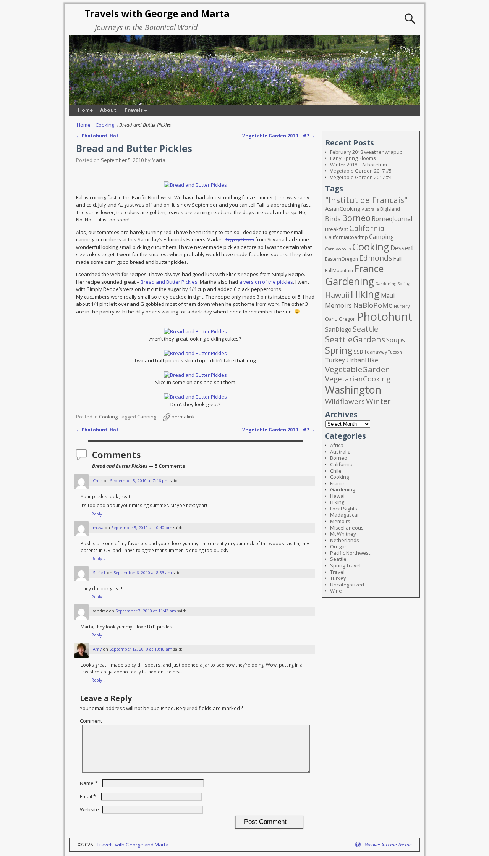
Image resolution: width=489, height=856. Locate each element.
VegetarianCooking (357, 378)
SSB (358, 351)
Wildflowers (345, 401)
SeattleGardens (355, 339)
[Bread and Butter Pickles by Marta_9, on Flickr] (195, 184)
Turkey (335, 360)
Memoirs (338, 305)
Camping (381, 237)
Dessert (402, 248)
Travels (133, 110)
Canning (146, 416)
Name (89, 783)
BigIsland (390, 209)
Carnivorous (338, 249)
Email (88, 796)
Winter (378, 401)
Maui (388, 295)
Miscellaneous (347, 527)
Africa (336, 445)
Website (89, 809)
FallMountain (339, 270)
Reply (98, 514)
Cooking (105, 124)
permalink (183, 416)
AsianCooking (343, 208)
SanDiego (338, 329)
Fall (397, 258)
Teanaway (375, 351)
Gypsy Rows (239, 239)
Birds (333, 218)
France (369, 268)
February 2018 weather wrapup (366, 152)
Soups (395, 340)
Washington (353, 390)
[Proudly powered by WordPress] (358, 844)
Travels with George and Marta (157, 13)
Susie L (99, 572)
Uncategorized (347, 584)
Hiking (365, 294)
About (108, 110)
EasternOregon (341, 259)
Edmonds (375, 258)
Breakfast (336, 229)
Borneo (356, 217)
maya (98, 527)
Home (85, 110)
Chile (336, 470)
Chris (97, 480)
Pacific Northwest (350, 552)
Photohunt (384, 316)
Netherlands (344, 540)
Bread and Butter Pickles (169, 281)
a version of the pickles (266, 281)
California (366, 228)
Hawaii (337, 294)
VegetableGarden (357, 369)
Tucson (395, 352)
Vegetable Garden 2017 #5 (361, 170)
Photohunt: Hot (97, 135)
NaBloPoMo (373, 305)
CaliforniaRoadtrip (346, 237)
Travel (337, 572)
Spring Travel (345, 565)
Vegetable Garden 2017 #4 (361, 177)
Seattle (365, 328)
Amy (97, 649)
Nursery (402, 306)
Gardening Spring (392, 283)
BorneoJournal (392, 219)
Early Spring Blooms (353, 158)
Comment (91, 720)
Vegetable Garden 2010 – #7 (278, 135)
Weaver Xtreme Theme (388, 844)
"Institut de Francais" (366, 199)
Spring (339, 350)
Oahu (331, 318)
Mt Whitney (343, 533)
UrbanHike (362, 360)
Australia (370, 209)
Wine (336, 590)
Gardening (349, 281)
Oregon (347, 319)
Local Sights (343, 508)
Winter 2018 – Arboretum (358, 164)
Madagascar (344, 514)
